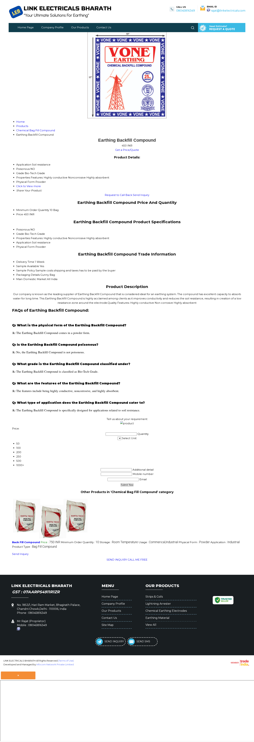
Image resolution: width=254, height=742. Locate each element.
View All (150, 624)
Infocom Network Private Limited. (55, 664)
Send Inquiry (141, 195)
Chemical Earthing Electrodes (166, 610)
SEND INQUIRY (117, 559)
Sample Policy (25, 270)
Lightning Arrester (158, 603)
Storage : (119, 542)
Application (23, 242)
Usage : (158, 542)
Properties (23, 238)
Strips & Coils (154, 596)
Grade (20, 233)
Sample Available (27, 266)
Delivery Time (25, 261)
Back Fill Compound (26, 542)
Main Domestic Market (31, 279)
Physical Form (25, 246)
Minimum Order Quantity (32, 210)
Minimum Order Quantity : (80, 542)
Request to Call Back (118, 195)
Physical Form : (194, 542)
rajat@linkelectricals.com (228, 10)
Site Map (108, 625)
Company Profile (52, 27)
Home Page (26, 27)
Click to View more (28, 186)
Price (19, 214)
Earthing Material (157, 618)
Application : (225, 542)
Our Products (80, 27)
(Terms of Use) (66, 660)
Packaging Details (28, 274)
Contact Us (103, 27)
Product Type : (34, 546)
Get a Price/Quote (127, 150)
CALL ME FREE (137, 559)
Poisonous (23, 229)
